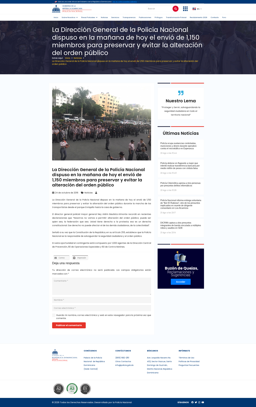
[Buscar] (176, 9)
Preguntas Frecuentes (189, 365)
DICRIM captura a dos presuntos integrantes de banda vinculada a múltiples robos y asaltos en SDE (180, 225)
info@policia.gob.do (124, 365)
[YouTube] (203, 402)
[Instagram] (199, 402)
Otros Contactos (123, 361)
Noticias (88, 192)
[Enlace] (72, 9)
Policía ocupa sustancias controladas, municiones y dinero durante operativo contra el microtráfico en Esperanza (178, 145)
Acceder (180, 281)
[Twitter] (196, 402)
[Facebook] (192, 402)
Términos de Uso (186, 357)
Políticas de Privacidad (189, 361)
